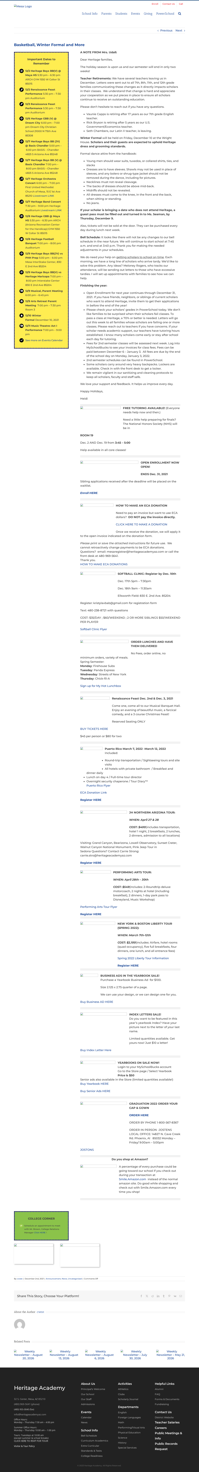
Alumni (159, 1389)
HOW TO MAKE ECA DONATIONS (103, 564)
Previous (166, 30)
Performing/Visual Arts (131, 1427)
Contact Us (163, 1412)
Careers (161, 1428)
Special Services (127, 1447)
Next (179, 30)
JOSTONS (87, 1150)
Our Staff (86, 1399)
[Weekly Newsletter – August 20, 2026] (28, 1351)
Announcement (53, 1279)
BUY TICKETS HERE (94, 729)
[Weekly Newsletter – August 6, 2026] (99, 1351)
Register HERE (90, 800)
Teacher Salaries (167, 1422)
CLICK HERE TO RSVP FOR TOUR (31, 1440)
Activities (125, 1384)
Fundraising (162, 1404)
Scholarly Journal (128, 1399)
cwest (20, 1279)
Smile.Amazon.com (132, 1179)
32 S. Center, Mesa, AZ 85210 (29, 1399)
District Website (164, 1417)
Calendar (86, 1417)
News (64, 1279)
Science (122, 1437)
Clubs (121, 1394)
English (122, 1412)
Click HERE (40, 1232)
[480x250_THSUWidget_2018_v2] (33, 1245)
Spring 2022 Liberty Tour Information (143, 958)
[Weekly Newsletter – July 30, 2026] (135, 1351)
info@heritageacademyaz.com (30, 1414)
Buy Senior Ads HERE (95, 1091)
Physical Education (129, 1432)
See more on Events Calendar (44, 340)
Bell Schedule (89, 1435)
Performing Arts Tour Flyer (98, 907)
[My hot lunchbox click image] (80, 1245)
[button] (179, 13)
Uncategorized (75, 1279)
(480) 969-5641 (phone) (26, 1404)
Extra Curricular (90, 1445)
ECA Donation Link (93, 792)
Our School (87, 1394)
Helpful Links (164, 1384)
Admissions (88, 1404)
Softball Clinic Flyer (93, 629)
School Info (89, 1430)
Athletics (123, 1389)
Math (121, 1422)
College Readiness (92, 1455)
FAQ (157, 1394)
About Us (88, 1384)
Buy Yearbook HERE (94, 1084)
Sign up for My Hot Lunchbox (100, 686)
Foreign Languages (129, 1417)
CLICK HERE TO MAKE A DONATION (141, 524)
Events (86, 1412)
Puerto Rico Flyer (98, 785)
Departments (128, 1407)
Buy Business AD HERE (96, 1002)
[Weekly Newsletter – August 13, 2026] (64, 1351)
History (122, 1442)
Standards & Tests (91, 1450)
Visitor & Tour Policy (24, 1446)
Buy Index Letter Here (95, 1050)
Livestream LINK (43, 195)
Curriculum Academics (94, 1440)
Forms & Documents (167, 1399)
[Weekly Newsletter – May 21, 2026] (170, 1351)
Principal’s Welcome (93, 1389)
